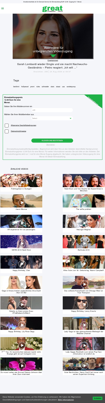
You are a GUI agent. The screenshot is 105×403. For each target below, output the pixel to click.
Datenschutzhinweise (18, 131)
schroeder (45, 86)
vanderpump (71, 86)
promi (32, 86)
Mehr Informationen (66, 400)
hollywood (24, 86)
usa (63, 86)
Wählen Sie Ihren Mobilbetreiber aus (19, 114)
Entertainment (53, 60)
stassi (58, 86)
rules (38, 86)
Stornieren (50, 144)
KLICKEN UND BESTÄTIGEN (52, 140)
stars (52, 86)
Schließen (97, 398)
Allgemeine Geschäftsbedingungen (23, 125)
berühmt (16, 86)
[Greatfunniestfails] (52, 8)
